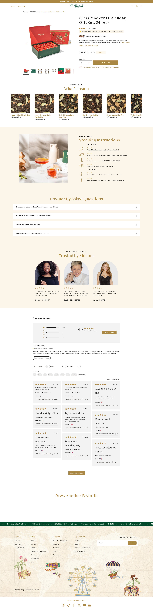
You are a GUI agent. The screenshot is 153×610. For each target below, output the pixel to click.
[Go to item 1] (26, 71)
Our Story (18, 540)
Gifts (32, 562)
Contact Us (57, 555)
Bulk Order (56, 548)
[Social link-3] (73, 605)
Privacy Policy (20, 590)
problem (74, 375)
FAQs (54, 551)
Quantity (82, 59)
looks (62, 375)
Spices (33, 548)
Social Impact (19, 548)
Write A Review (109, 332)
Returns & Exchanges (60, 540)
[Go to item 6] (61, 71)
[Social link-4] (79, 605)
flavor (39, 375)
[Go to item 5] (54, 71)
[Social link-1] (63, 605)
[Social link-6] (89, 605)
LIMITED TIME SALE (34, 12)
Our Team (18, 544)
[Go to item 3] (40, 71)
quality (56, 375)
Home (25, 12)
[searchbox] (39, 366)
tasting (50, 375)
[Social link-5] (84, 605)
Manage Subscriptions (82, 548)
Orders (77, 544)
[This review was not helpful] (56, 399)
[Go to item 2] (33, 71)
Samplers (34, 555)
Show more (81, 375)
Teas (32, 540)
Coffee (33, 544)
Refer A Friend (80, 551)
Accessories (35, 559)
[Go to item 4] (47, 71)
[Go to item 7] (67, 71)
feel (45, 375)
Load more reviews (76, 473)
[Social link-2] (68, 605)
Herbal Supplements (38, 551)
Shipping (56, 544)
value (67, 375)
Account (78, 540)
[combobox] (56, 366)
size (34, 375)
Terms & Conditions (32, 590)
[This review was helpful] (52, 399)
